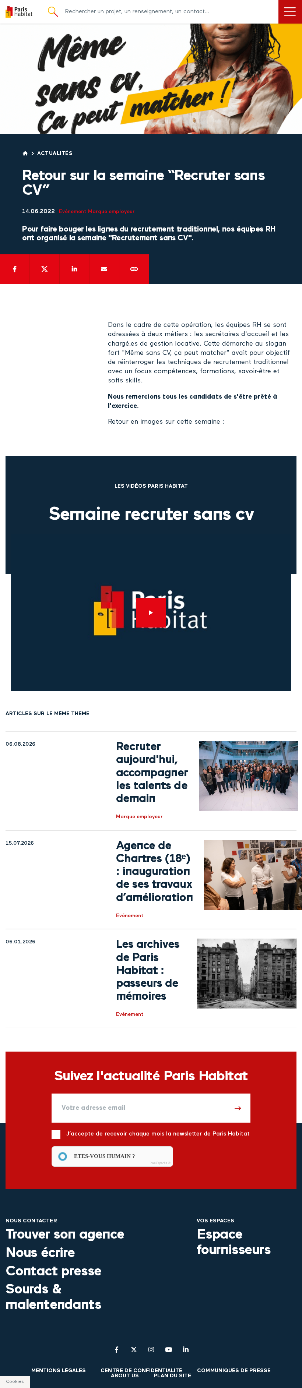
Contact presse (53, 1271)
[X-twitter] (134, 1349)
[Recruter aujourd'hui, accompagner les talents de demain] (248, 781)
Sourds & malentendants (53, 1297)
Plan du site (172, 1376)
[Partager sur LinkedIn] (74, 269)
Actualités (55, 153)
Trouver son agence (65, 1235)
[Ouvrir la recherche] (53, 12)
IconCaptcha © (160, 1163)
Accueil (25, 153)
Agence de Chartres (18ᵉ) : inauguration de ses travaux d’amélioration (154, 872)
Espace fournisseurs (234, 1243)
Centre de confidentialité (141, 1370)
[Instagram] (151, 1349)
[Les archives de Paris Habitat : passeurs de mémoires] (246, 978)
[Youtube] (168, 1349)
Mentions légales (58, 1370)
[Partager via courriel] (104, 269)
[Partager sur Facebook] (14, 269)
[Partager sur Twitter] (44, 269)
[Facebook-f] (116, 1349)
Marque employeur (111, 211)
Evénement (72, 211)
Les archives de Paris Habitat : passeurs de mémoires (147, 971)
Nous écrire (40, 1253)
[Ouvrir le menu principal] (290, 12)
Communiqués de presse (234, 1370)
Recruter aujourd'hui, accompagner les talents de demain (152, 773)
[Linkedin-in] (186, 1349)
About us (125, 1376)
